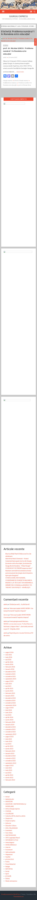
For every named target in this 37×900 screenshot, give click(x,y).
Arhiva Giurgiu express (12, 809)
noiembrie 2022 (10, 758)
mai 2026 (8, 659)
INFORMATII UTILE (11, 840)
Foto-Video (9, 833)
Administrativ (9, 799)
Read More (20, 72)
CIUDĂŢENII (9, 813)
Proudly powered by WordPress (10, 894)
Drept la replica (10, 821)
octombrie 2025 (10, 676)
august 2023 (9, 736)
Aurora (6, 615)
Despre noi (8, 818)
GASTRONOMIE (10, 835)
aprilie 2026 (9, 662)
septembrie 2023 (10, 734)
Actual (7, 797)
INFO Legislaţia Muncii (12, 837)
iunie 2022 (8, 770)
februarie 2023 (10, 751)
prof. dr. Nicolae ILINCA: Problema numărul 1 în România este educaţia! (18, 51)
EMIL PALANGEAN (11, 828)
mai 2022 (8, 773)
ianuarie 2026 (9, 669)
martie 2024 (9, 720)
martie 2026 (9, 664)
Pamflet (7, 857)
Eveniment (8, 830)
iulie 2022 (8, 768)
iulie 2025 (8, 683)
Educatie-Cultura (10, 825)
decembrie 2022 (10, 756)
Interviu (5, 45)
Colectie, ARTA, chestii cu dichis (15, 816)
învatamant (9, 849)
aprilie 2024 (9, 717)
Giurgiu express (18, 16)
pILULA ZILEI (9, 859)
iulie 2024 (8, 710)
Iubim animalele (10, 852)
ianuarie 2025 (9, 696)
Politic (7, 862)
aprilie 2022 (9, 775)
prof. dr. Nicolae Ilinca (24, 85)
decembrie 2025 (10, 671)
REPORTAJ (9, 869)
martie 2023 (9, 748)
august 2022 (9, 765)
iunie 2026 (8, 657)
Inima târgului (9, 842)
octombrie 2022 (10, 760)
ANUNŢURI (9, 801)
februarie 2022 (10, 780)
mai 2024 (8, 715)
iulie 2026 (8, 655)
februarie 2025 (10, 693)
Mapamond (8, 854)
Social (7, 871)
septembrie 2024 (10, 705)
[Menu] (3, 11)
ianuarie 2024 (9, 724)
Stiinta (7, 878)
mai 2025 (8, 686)
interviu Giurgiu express (21, 80)
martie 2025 (9, 691)
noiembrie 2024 (10, 700)
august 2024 (9, 708)
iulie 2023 (8, 739)
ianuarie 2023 (9, 753)
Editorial (8, 823)
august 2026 (9, 652)
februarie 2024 (10, 722)
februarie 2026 (10, 667)
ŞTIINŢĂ (8, 876)
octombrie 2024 (10, 703)
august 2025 (9, 681)
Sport (7, 874)
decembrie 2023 (10, 727)
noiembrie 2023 (10, 729)
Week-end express (11, 881)
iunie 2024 (8, 712)
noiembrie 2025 (10, 674)
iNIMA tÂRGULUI (11, 845)
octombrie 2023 (10, 732)
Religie (7, 866)
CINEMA (8, 811)
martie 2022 (9, 777)
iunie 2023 (8, 741)
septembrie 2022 (10, 763)
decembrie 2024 (10, 698)
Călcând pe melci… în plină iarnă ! (19, 604)
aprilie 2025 (9, 688)
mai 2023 (8, 744)
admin (5, 57)
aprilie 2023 (9, 746)
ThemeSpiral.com (18, 896)
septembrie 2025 (10, 679)
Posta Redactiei (10, 864)
